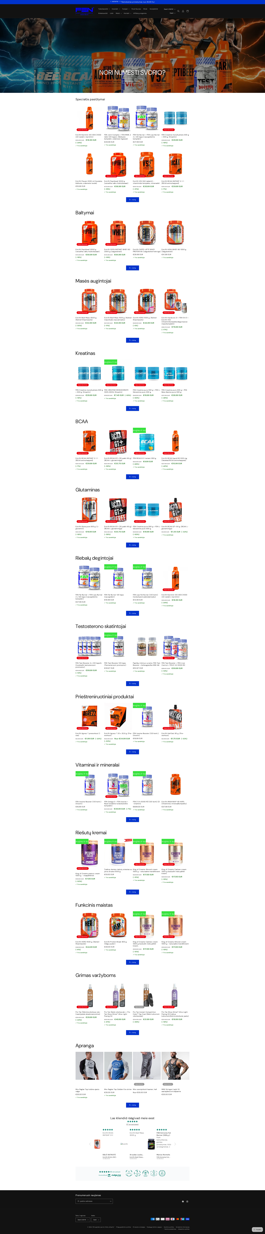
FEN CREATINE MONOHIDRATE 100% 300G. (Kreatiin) (116, 391)
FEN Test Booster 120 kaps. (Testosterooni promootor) (115, 664)
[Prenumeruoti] (110, 1201)
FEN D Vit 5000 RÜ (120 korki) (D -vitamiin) (146, 803)
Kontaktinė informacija (182, 1227)
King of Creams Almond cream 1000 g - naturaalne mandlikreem (146, 870)
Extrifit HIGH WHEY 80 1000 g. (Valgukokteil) (174, 251)
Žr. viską (132, 200)
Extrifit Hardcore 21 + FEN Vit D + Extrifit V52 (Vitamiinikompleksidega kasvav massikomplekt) (175, 321)
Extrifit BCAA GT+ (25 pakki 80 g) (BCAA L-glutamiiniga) (118, 459)
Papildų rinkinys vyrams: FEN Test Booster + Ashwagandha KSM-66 (146, 664)
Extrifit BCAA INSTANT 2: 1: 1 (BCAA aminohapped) (173, 182)
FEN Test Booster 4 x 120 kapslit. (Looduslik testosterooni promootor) (89, 665)
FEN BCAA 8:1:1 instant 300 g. (145, 458)
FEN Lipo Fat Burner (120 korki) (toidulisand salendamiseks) (145, 596)
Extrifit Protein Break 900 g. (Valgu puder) (115, 943)
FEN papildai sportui (98, 1227)
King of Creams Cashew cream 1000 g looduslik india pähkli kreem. (174, 872)
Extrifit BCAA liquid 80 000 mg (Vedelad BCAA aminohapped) (174, 459)
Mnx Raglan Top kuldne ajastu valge (87, 1090)
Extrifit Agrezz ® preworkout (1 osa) (88, 734)
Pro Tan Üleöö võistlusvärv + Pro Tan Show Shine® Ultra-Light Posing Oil (117, 1014)
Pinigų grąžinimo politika (123, 1227)
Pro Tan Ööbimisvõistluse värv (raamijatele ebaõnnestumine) (88, 1013)
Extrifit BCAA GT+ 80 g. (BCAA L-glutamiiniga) (175, 528)
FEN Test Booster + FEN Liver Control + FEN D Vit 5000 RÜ (173, 664)
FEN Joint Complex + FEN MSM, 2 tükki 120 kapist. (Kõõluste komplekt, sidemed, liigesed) (117, 137)
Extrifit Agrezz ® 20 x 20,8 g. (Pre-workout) (118, 734)
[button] (104, 9)
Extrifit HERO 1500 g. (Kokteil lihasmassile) (145, 319)
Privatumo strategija (139, 1227)
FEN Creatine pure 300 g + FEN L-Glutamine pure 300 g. (147, 391)
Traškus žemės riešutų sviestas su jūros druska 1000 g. (118, 870)
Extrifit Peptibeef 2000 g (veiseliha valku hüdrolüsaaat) (116, 182)
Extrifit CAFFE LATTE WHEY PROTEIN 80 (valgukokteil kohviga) (147, 251)
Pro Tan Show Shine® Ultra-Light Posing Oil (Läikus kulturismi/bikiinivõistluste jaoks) (175, 1014)
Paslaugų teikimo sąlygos (154, 1227)
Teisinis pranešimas (170, 1229)
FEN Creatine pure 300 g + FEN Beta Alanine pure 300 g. (174, 391)
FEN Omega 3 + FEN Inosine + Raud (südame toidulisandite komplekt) (116, 804)
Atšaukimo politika (183, 1229)
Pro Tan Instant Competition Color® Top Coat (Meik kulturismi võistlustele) (146, 1014)
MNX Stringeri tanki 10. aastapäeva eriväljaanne (171, 1090)
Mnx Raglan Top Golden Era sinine (118, 1089)
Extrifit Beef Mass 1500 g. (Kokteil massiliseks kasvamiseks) (118, 319)
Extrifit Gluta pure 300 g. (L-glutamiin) (87, 528)
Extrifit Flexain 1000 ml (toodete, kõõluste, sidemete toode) (89, 182)
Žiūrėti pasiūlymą (132, 81)
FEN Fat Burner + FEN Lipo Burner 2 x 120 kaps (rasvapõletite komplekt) (146, 137)
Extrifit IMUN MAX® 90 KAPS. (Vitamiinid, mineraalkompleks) (174, 803)
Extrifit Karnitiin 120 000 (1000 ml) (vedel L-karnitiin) (88, 136)
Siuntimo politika (169, 1227)
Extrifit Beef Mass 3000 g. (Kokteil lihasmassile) (86, 319)
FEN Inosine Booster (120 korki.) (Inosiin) (146, 734)
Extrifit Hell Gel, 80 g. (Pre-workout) (173, 734)
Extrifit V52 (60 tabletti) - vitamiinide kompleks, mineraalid (146, 182)
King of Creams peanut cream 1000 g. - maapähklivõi (88, 875)
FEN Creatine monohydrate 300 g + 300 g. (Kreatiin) (175, 136)
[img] (132, 1121)
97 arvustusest (132, 1124)
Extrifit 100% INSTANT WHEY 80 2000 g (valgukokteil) (117, 251)
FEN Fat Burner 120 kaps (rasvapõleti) (114, 596)
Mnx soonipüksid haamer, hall (145, 1089)
